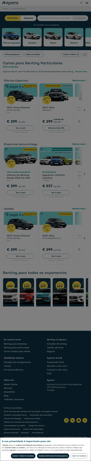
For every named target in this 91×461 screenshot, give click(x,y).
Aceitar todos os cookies (23, 456)
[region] (45, 449)
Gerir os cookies (79, 456)
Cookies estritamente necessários (53, 456)
